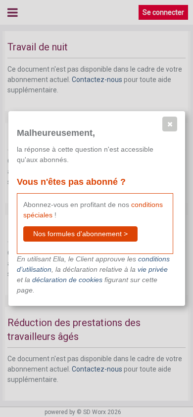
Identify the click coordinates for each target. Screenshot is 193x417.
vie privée (153, 269)
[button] (169, 124)
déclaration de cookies (67, 280)
